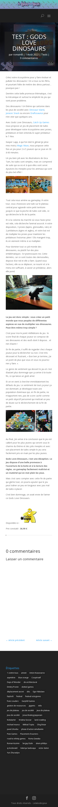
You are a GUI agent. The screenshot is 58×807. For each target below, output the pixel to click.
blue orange (23, 677)
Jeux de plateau (43, 710)
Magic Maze (23, 145)
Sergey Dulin (27, 743)
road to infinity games (16, 738)
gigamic (32, 705)
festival (19, 696)
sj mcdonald (12, 748)
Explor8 (10, 696)
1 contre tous (12, 673)
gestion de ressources (16, 705)
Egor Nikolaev (38, 691)
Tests (44, 54)
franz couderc (13, 701)
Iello (40, 705)
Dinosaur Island (36, 109)
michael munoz (13, 724)
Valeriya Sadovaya (28, 748)
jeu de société (28, 710)
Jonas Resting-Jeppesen (32, 715)
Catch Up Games (41, 122)
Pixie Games (12, 734)
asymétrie (11, 677)
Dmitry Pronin (13, 687)
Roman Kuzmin (13, 743)
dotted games (27, 687)
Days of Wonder (14, 682)
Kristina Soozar (25, 720)
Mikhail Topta (28, 724)
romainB (18, 54)
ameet (23, 673)
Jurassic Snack (12, 113)
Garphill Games (28, 701)
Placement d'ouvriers (29, 734)
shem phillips (41, 743)
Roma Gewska (34, 738)
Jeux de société (13, 715)
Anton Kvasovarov (37, 673)
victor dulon (44, 748)
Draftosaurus (36, 113)
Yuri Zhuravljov (13, 752)
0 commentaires (29, 58)
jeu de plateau (13, 710)
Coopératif (36, 677)
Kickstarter (11, 720)
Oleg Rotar (41, 724)
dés (28, 691)
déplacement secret (15, 691)
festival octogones (33, 696)
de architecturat (30, 682)
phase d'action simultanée (32, 729)
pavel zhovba (12, 729)
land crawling (40, 720)
